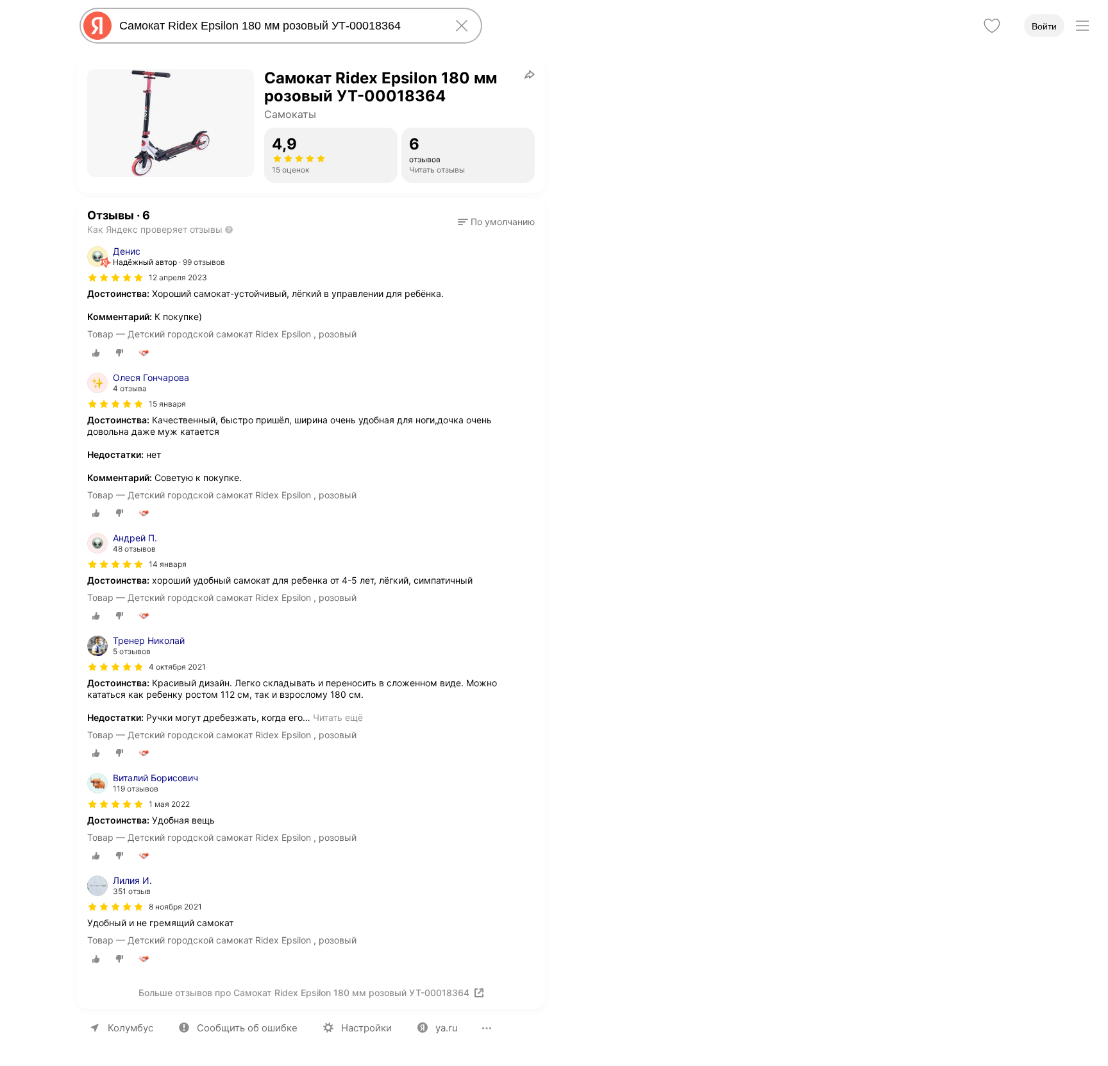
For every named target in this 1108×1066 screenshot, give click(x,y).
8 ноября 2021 (175, 906)
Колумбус (130, 1028)
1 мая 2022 (169, 804)
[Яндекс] (97, 26)
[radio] (96, 352)
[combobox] (278, 25)
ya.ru (446, 1028)
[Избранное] (992, 26)
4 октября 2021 (177, 667)
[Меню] (1082, 25)
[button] (496, 222)
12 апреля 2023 (178, 277)
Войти (1044, 26)
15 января (167, 404)
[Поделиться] (530, 74)
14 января (168, 564)
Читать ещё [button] (338, 717)
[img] (115, 278)
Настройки (366, 1028)
